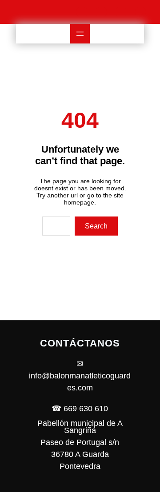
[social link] (81, 12)
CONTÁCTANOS (80, 343)
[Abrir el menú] (80, 33)
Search (96, 226)
